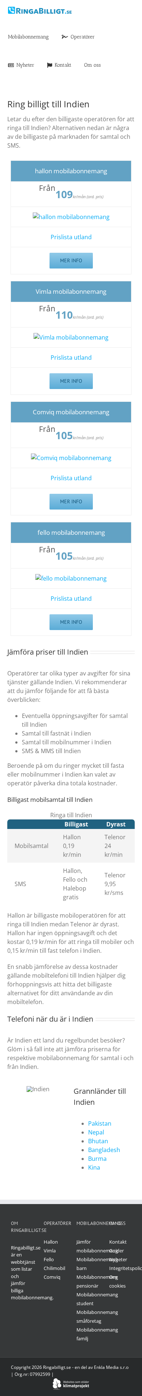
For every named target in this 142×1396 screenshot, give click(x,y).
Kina (94, 1167)
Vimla (50, 1250)
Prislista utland (71, 237)
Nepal (96, 1132)
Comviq (52, 1277)
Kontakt (118, 1241)
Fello (49, 1259)
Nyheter (118, 1259)
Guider (116, 1250)
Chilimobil (54, 1268)
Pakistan (99, 1123)
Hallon (51, 1241)
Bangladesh (104, 1150)
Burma (97, 1159)
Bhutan (98, 1141)
